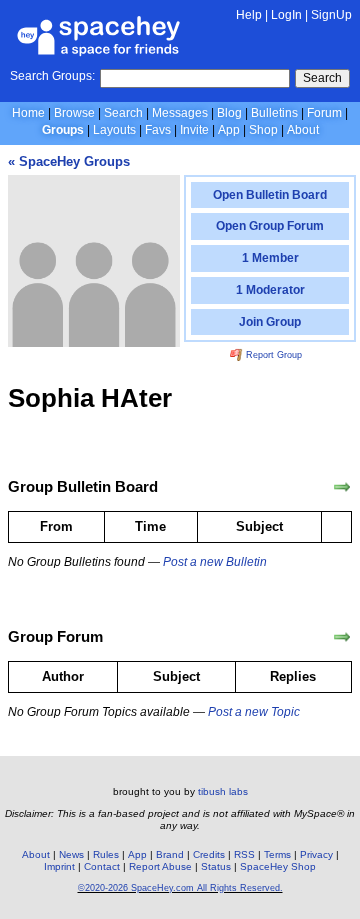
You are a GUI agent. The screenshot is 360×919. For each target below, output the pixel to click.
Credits (209, 854)
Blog (229, 113)
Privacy (316, 854)
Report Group (272, 355)
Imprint (59, 866)
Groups (63, 130)
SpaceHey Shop (278, 866)
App (229, 130)
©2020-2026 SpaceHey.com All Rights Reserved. (180, 888)
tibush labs (223, 791)
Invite (194, 130)
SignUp (331, 15)
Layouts (114, 130)
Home (28, 113)
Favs (158, 130)
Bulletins (274, 113)
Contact (102, 866)
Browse (74, 113)
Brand (170, 854)
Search (322, 78)
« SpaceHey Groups (69, 161)
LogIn (286, 15)
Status (216, 866)
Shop (263, 130)
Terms (277, 854)
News (71, 854)
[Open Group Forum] (342, 637)
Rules (106, 854)
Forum (324, 113)
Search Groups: (52, 76)
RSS (244, 854)
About (303, 130)
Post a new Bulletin (215, 562)
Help (249, 15)
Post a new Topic (254, 712)
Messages (180, 113)
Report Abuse (160, 866)
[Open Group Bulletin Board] (342, 487)
